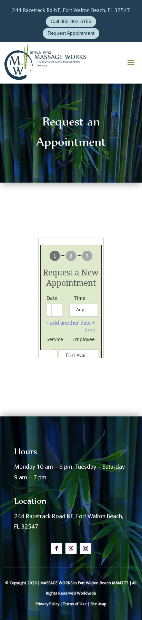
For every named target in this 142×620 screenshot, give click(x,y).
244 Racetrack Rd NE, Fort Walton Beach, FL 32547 (71, 10)
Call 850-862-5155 (71, 21)
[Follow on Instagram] (85, 548)
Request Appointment (71, 33)
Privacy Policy (47, 604)
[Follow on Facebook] (56, 548)
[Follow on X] (71, 548)
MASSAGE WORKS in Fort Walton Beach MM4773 (84, 583)
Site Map (98, 604)
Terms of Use (75, 604)
